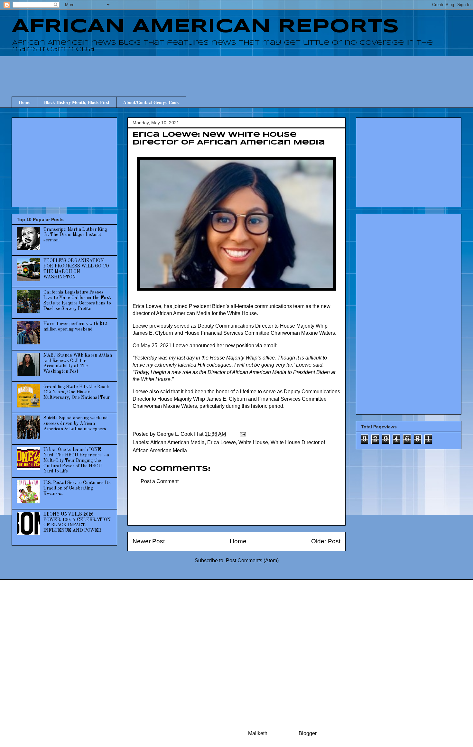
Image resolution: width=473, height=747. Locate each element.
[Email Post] (242, 434)
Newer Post (149, 541)
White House (253, 442)
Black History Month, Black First (76, 102)
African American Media (177, 442)
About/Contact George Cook (151, 102)
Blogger (307, 733)
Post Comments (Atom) (252, 560)
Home (24, 102)
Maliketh (257, 733)
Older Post (325, 541)
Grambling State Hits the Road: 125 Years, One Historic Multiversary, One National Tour (76, 392)
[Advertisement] (236, 70)
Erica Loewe (221, 442)
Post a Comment (160, 481)
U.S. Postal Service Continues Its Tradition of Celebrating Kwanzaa (77, 488)
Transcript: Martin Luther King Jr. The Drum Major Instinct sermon (75, 235)
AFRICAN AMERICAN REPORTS (205, 26)
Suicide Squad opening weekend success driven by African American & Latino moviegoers (75, 423)
